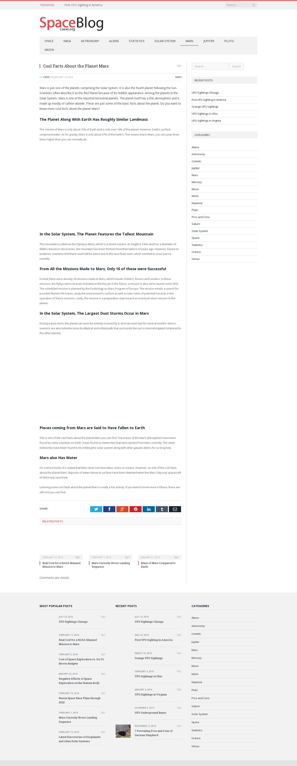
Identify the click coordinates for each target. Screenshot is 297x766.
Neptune (197, 203)
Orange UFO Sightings (205, 106)
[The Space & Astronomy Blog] (72, 23)
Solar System (165, 41)
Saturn (196, 224)
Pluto (229, 41)
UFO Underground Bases (150, 712)
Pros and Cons (201, 217)
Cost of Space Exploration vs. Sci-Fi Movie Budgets (81, 661)
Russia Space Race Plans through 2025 (79, 700)
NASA (67, 41)
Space (49, 41)
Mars (189, 41)
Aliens (114, 41)
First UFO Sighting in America (83, 5)
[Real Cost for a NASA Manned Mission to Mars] (61, 544)
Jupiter (208, 41)
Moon (49, 50)
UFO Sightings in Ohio (205, 113)
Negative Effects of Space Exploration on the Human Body (79, 681)
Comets (196, 161)
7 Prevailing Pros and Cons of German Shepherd (154, 733)
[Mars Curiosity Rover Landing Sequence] (110, 544)
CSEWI (46, 76)
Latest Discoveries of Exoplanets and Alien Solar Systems (80, 739)
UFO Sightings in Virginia (206, 120)
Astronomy (90, 41)
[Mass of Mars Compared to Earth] (159, 544)
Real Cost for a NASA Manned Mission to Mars (61, 564)
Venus (196, 259)
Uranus (196, 252)
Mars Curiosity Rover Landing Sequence (78, 720)
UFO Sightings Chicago (205, 92)
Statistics (136, 41)
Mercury (197, 182)
